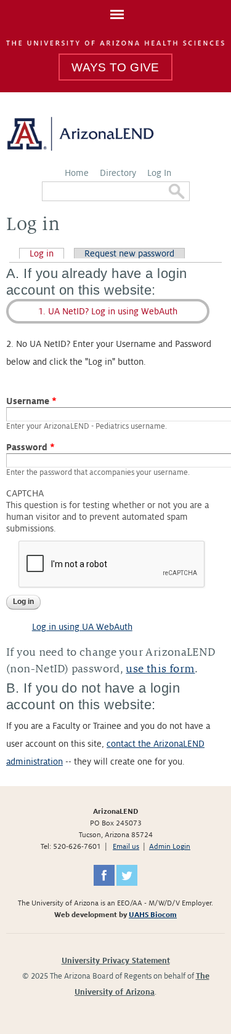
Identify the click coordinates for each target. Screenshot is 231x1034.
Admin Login (169, 847)
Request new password (129, 253)
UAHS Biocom (153, 915)
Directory (118, 173)
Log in (47, 253)
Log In (159, 173)
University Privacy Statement (116, 960)
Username (31, 401)
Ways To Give (115, 67)
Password (30, 447)
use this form (160, 669)
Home (77, 173)
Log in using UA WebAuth (82, 627)
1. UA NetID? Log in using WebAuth (107, 311)
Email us (126, 847)
